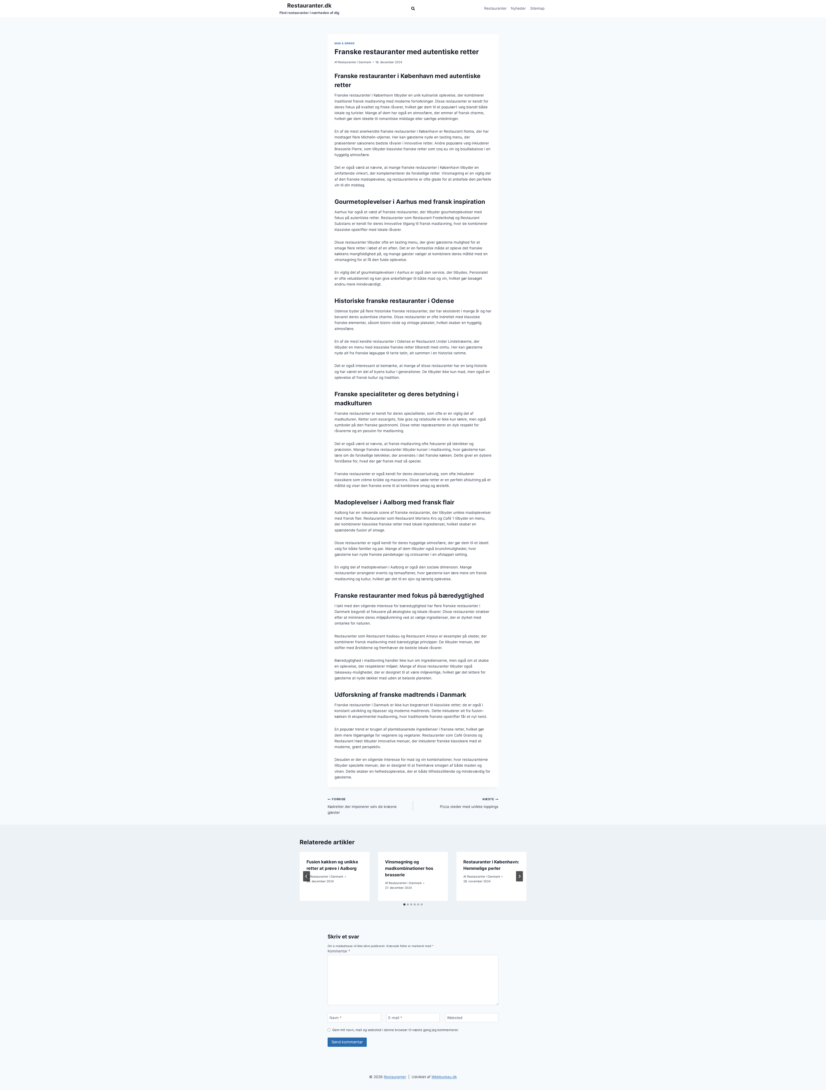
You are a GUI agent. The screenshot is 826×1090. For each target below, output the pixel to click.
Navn (336, 1018)
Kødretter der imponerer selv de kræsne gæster (362, 806)
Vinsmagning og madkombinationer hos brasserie (409, 868)
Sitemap (537, 8)
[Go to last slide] (306, 876)
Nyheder (518, 8)
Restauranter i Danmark (354, 62)
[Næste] (519, 876)
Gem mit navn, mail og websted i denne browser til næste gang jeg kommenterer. (395, 1030)
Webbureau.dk (444, 1077)
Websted (454, 1018)
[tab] (404, 904)
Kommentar (339, 951)
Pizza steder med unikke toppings (469, 803)
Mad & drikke (344, 43)
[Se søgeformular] (413, 8)
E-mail (395, 1018)
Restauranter (495, 8)
